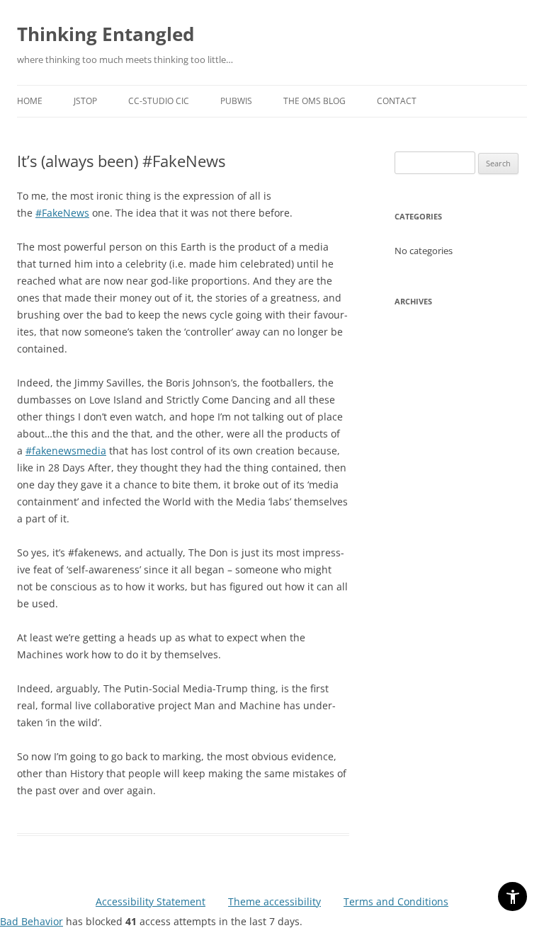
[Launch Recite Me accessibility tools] (512, 896)
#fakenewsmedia (66, 450)
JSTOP (85, 101)
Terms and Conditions (396, 901)
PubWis (236, 101)
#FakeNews (62, 212)
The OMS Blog (314, 101)
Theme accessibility (274, 901)
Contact (396, 101)
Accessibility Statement (150, 901)
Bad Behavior (31, 921)
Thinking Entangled (105, 34)
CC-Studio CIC (158, 101)
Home (29, 101)
